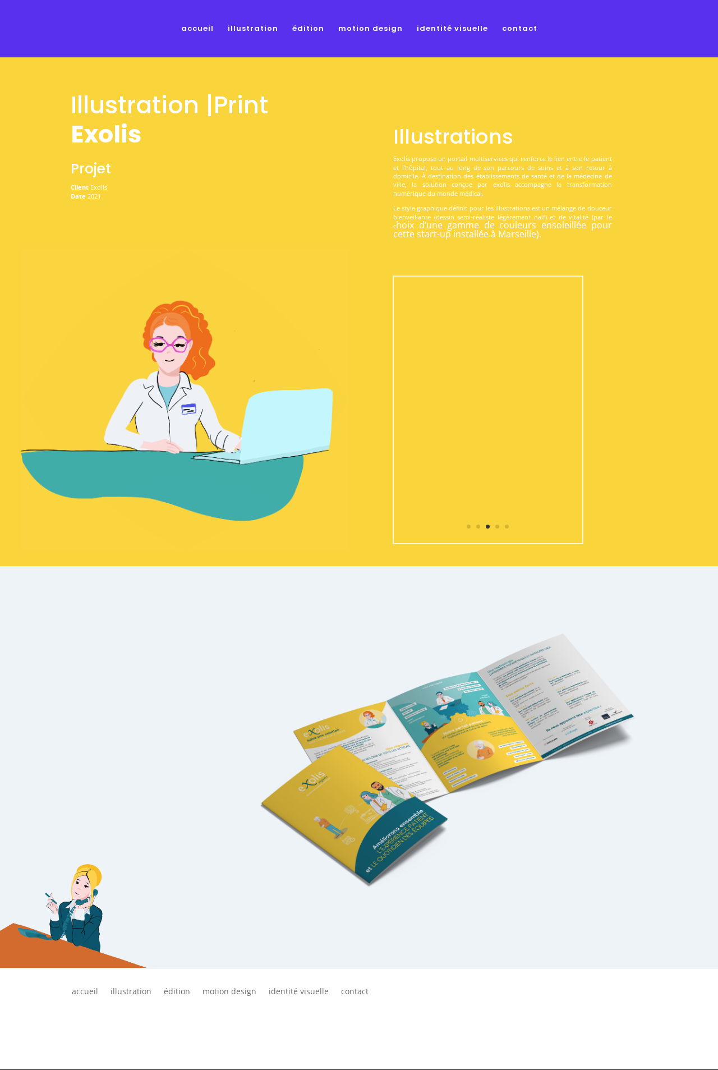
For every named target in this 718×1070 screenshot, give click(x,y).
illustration (253, 29)
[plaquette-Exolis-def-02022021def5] (488, 543)
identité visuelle (452, 29)
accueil (197, 29)
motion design (370, 29)
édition (308, 29)
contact (519, 29)
